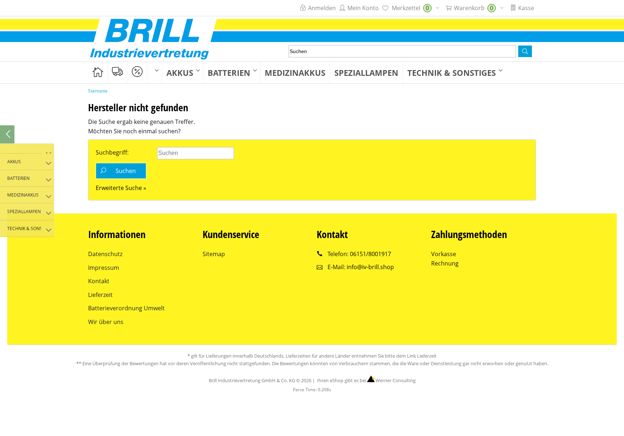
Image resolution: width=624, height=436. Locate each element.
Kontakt (98, 281)
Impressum (103, 268)
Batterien (229, 72)
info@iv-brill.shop (370, 267)
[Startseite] (98, 72)
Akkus (179, 72)
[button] (525, 51)
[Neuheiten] (118, 72)
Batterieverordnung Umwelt (126, 308)
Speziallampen (366, 72)
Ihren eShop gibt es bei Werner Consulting (366, 380)
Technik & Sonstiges (451, 72)
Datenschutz (105, 254)
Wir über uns (106, 322)
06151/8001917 (370, 254)
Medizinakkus (295, 72)
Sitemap (214, 254)
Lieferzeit (100, 295)
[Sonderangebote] (137, 72)
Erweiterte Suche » (121, 188)
